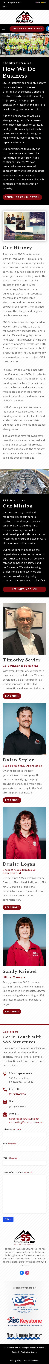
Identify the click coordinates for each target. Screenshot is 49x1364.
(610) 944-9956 (17, 1094)
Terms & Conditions (31, 1360)
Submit (8, 1219)
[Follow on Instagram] (27, 1273)
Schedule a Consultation (27, 28)
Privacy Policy (16, 1360)
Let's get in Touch (24, 589)
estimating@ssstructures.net (26, 1122)
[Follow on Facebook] (22, 1273)
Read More (12, 695)
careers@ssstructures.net (24, 1118)
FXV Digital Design (29, 1352)
